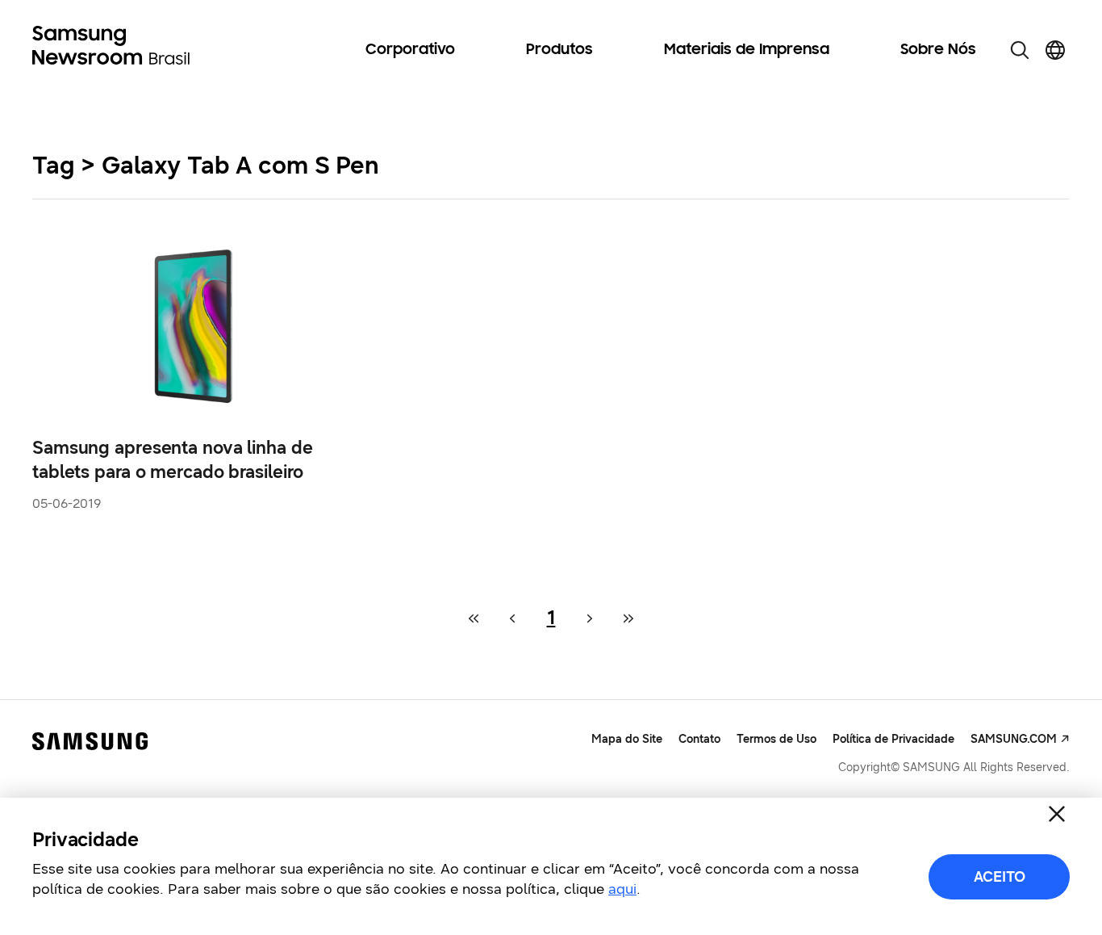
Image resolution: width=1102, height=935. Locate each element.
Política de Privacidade (893, 739)
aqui (622, 889)
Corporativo (410, 50)
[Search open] (1019, 50)
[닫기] (1057, 814)
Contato (699, 739)
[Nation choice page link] (1055, 50)
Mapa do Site (626, 739)
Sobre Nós (938, 50)
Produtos (559, 50)
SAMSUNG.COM (1014, 739)
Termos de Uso (776, 739)
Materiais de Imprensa (746, 50)
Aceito (999, 877)
